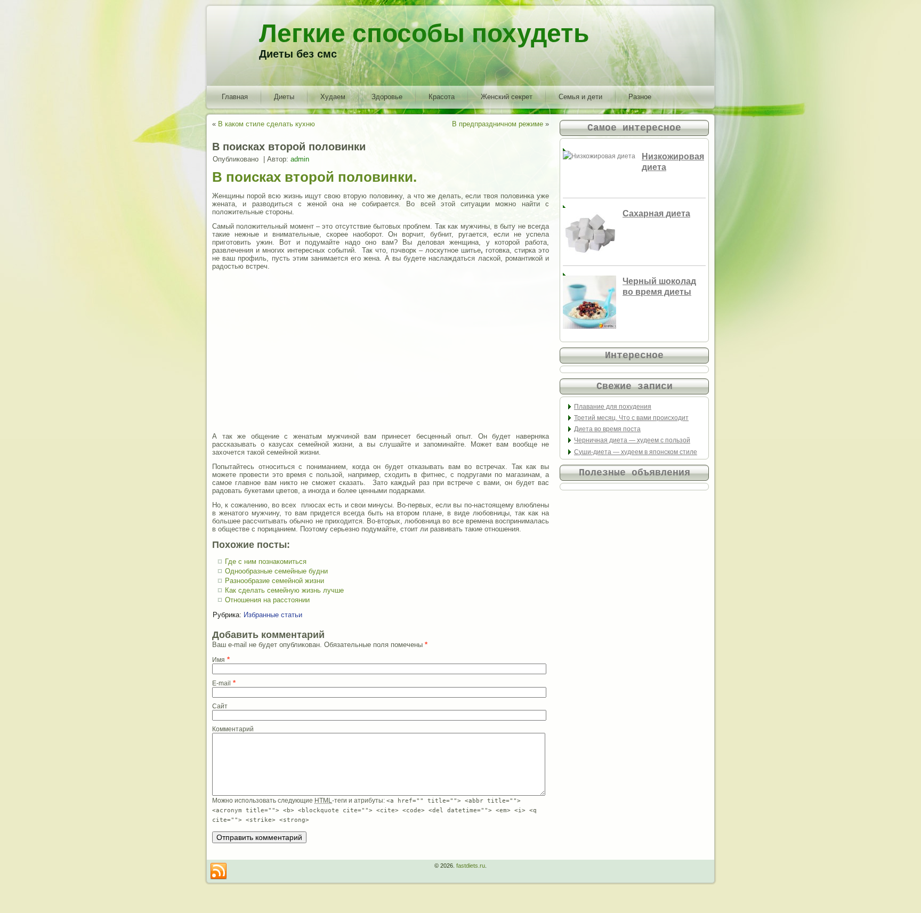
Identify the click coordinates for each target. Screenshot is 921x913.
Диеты (284, 97)
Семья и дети (580, 97)
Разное (639, 97)
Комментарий (233, 729)
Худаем (332, 97)
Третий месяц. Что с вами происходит (631, 418)
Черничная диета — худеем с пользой (632, 440)
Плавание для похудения (612, 406)
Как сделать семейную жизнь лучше (284, 590)
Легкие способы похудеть (424, 33)
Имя (218, 660)
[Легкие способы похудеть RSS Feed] (218, 871)
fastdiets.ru (470, 865)
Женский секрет (506, 97)
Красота (442, 97)
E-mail (221, 683)
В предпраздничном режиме (497, 124)
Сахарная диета (656, 213)
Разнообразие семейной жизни (274, 581)
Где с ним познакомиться (265, 561)
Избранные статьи (273, 615)
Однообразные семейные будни (276, 571)
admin (299, 159)
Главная (235, 97)
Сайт (220, 706)
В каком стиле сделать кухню (266, 124)
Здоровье (386, 97)
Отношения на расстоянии (267, 600)
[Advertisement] (380, 351)
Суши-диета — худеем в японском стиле (635, 452)
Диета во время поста (607, 429)
